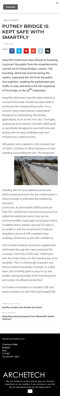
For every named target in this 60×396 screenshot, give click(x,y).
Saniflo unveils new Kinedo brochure (22, 307)
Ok (30, 391)
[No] (56, 386)
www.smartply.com (13, 291)
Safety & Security (11, 20)
